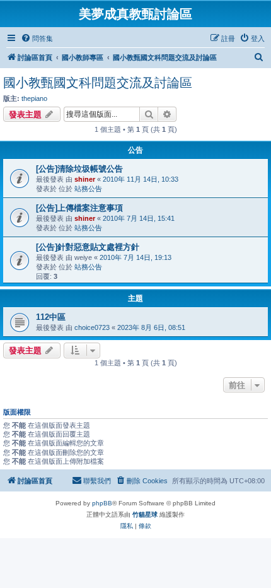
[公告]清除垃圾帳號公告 (79, 168)
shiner (84, 179)
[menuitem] (37, 38)
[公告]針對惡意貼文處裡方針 (87, 247)
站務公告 (88, 188)
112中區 (51, 317)
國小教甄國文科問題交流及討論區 (97, 83)
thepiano (34, 98)
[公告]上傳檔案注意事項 (79, 208)
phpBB (102, 503)
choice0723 (92, 327)
